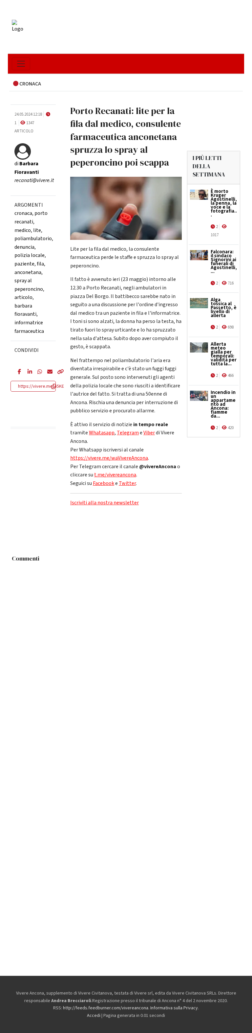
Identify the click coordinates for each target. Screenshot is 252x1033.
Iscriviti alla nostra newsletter (104, 502)
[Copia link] (57, 372)
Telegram (128, 432)
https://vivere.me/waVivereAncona (109, 458)
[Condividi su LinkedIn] (27, 372)
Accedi (93, 1015)
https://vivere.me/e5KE (41, 386)
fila (40, 263)
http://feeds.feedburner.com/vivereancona (105, 1008)
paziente (24, 263)
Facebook (103, 483)
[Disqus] (126, 647)
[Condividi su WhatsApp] (37, 372)
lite (37, 230)
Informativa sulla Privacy (174, 1008)
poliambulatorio (33, 238)
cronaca (23, 213)
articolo (23, 297)
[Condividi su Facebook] (17, 372)
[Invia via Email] (47, 372)
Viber (149, 432)
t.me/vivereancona (115, 474)
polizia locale (29, 255)
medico (22, 230)
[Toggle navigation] (21, 63)
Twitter (127, 483)
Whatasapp (102, 432)
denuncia (24, 247)
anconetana (27, 272)
